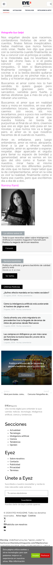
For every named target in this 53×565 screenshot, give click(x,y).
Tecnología (29, 10)
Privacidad (15, 467)
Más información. (17, 561)
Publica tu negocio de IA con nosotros (20, 242)
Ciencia (13, 439)
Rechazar (45, 555)
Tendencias (15, 442)
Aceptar (35, 555)
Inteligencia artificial (19, 436)
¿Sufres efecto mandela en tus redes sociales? (26, 293)
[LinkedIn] (5, 530)
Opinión (13, 445)
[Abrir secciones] (4, 4)
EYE (7, 406)
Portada (6, 10)
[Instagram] (5, 524)
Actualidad (17, 10)
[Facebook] (5, 521)
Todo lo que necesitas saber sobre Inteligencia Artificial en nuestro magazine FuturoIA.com (25, 239)
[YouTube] (5, 527)
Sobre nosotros (17, 458)
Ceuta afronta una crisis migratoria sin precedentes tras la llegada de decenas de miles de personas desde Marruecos (24, 320)
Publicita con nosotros (16, 524)
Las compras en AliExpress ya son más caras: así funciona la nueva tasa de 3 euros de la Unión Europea (25, 337)
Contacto (14, 461)
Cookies (32, 516)
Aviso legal (21, 516)
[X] (5, 518)
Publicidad (15, 464)
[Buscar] (50, 3)
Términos (14, 470)
